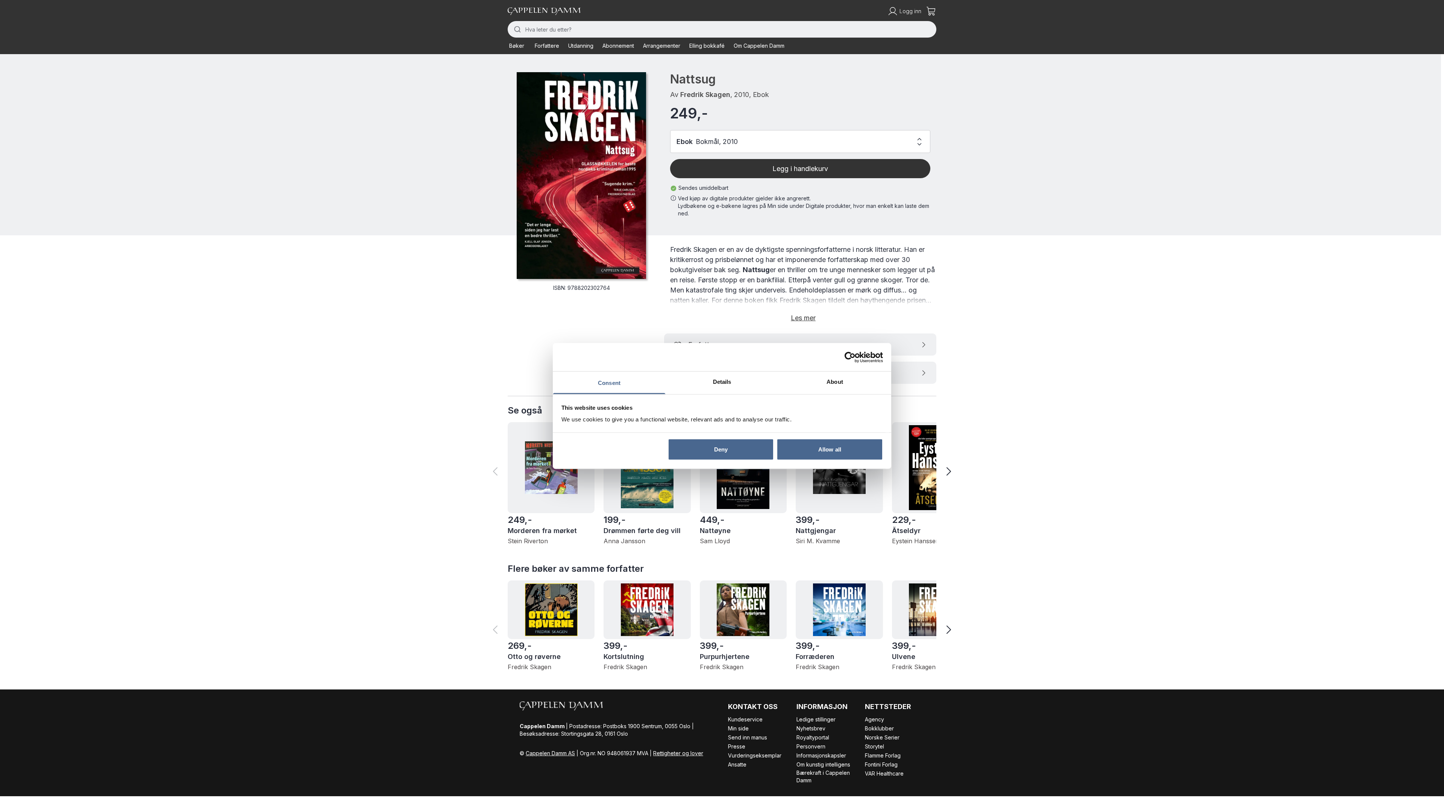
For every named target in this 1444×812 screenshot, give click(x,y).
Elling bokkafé (707, 45)
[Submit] (516, 29)
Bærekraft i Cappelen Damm (823, 776)
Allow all (829, 449)
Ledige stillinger (816, 719)
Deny (721, 449)
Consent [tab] (609, 383)
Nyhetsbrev (810, 728)
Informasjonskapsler (821, 755)
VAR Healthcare (884, 773)
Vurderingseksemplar (754, 755)
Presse (736, 746)
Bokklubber (879, 728)
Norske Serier (882, 737)
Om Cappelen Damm (759, 45)
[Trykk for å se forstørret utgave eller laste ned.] (581, 175)
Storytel (874, 746)
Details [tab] (722, 382)
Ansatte (737, 764)
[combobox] (722, 29)
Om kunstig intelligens (823, 764)
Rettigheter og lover (678, 753)
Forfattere (547, 45)
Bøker (516, 45)
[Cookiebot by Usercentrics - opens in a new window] (850, 357)
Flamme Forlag (883, 755)
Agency (874, 719)
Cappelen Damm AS (550, 753)
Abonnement (618, 45)
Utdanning (580, 45)
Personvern (810, 746)
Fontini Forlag (881, 764)
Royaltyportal (812, 737)
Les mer (803, 318)
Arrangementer (661, 45)
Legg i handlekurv (800, 169)
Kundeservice (745, 719)
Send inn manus (747, 737)
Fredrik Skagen (705, 94)
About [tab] (835, 382)
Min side (738, 728)
